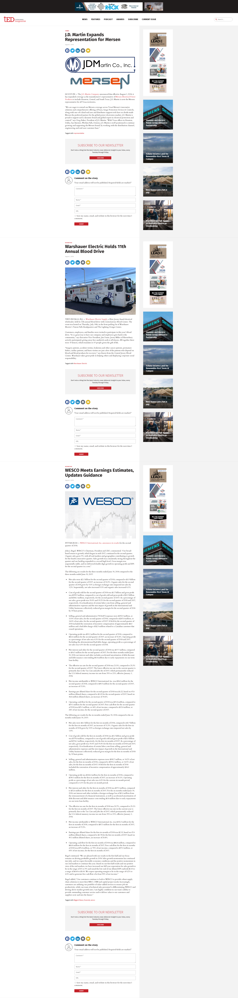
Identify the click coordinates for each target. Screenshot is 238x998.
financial (87, 900)
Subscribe (133, 19)
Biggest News (78, 900)
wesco (93, 900)
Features (95, 19)
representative (79, 133)
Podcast (108, 19)
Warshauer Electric (80, 363)
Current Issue (149, 19)
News (84, 19)
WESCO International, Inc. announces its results (99, 543)
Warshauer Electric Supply (96, 319)
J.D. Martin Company (90, 94)
